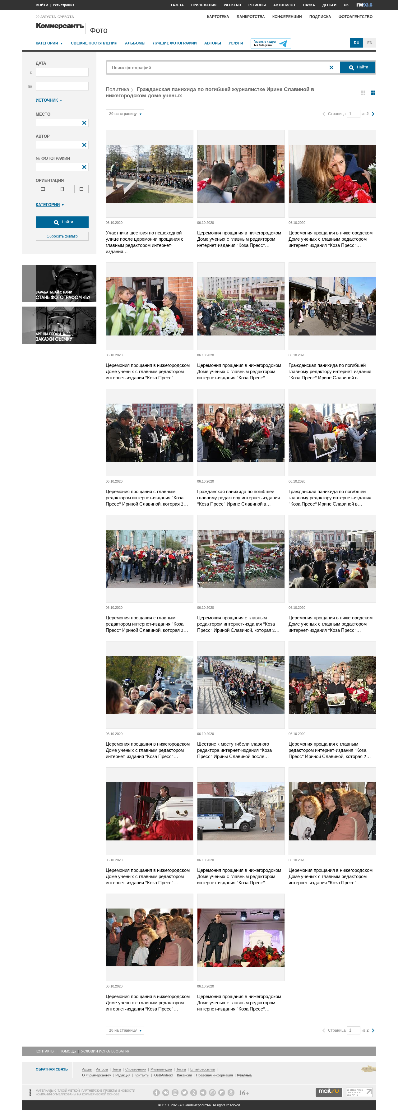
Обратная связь (52, 1069)
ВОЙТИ (42, 5)
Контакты (45, 1051)
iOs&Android (163, 1075)
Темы (116, 1069)
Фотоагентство (356, 17)
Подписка (320, 17)
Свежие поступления (94, 43)
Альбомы (135, 43)
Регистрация (63, 5)
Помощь (68, 1051)
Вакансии (184, 1075)
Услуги (236, 43)
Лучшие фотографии (175, 43)
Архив (87, 1069)
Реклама (244, 1075)
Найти (67, 222)
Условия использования (105, 1051)
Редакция (122, 1075)
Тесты (181, 1069)
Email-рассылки (202, 1069)
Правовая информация (214, 1075)
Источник (47, 100)
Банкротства (251, 17)
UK (346, 5)
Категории (47, 43)
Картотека (218, 17)
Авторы (212, 43)
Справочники (135, 1069)
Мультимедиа (161, 1069)
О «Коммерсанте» (96, 1075)
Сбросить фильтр (62, 236)
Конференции (287, 17)
